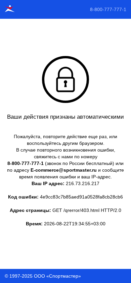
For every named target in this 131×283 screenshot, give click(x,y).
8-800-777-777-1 (108, 9)
